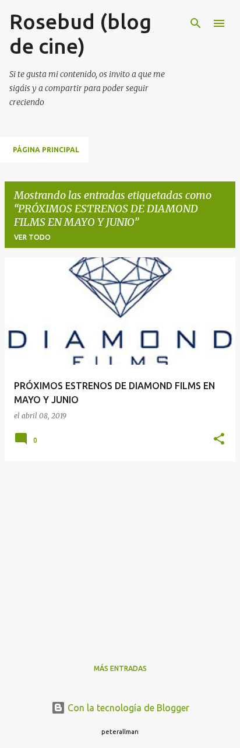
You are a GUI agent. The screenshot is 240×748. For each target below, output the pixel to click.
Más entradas (120, 668)
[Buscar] (196, 23)
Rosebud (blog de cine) (80, 33)
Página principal (46, 149)
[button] (219, 440)
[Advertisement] (120, 552)
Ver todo (32, 237)
